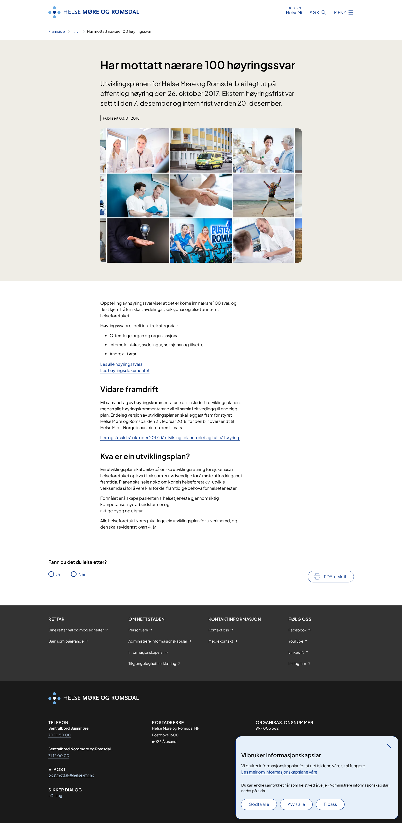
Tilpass (330, 804)
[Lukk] (388, 745)
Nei (81, 574)
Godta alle (259, 804)
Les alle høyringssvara (121, 364)
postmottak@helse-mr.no (71, 775)
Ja (58, 574)
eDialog (55, 795)
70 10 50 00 (59, 734)
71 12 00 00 (58, 755)
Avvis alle (296, 804)
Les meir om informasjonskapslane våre (279, 771)
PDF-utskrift (336, 576)
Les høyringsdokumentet (125, 370)
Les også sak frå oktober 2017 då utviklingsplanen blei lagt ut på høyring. (170, 437)
